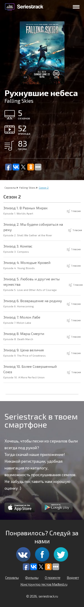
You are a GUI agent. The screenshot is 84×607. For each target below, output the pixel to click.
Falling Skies (27, 187)
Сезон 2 (44, 187)
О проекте (52, 577)
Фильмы (31, 577)
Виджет (73, 577)
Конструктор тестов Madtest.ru (43, 584)
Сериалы (10, 187)
